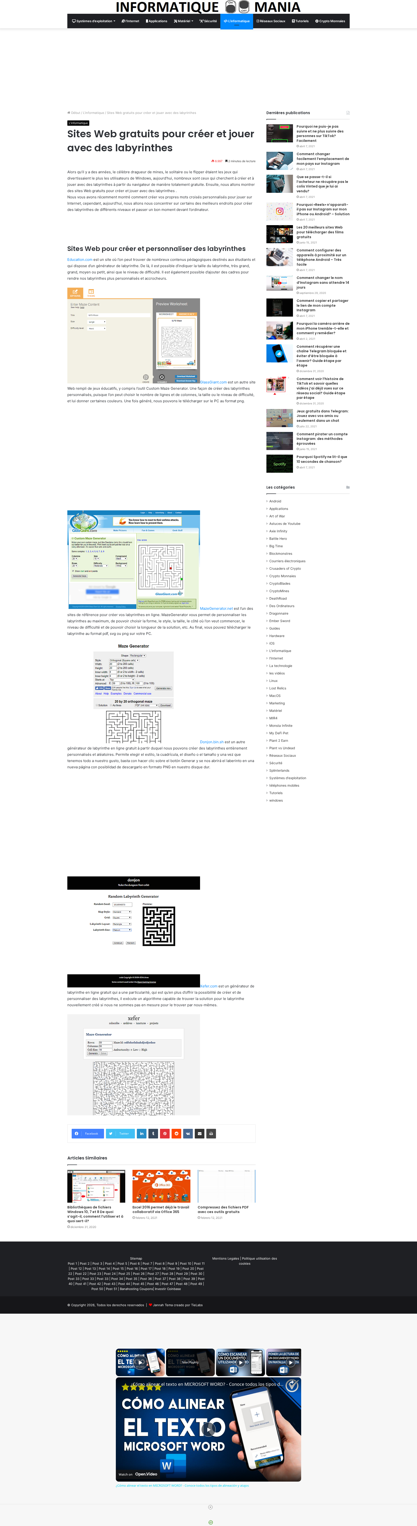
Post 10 (185, 1263)
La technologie (280, 666)
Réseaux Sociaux (272, 21)
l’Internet (132, 21)
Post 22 (81, 1274)
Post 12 (76, 1268)
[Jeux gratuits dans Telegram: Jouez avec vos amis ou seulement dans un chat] (279, 418)
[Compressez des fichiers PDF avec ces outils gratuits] (227, 1186)
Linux (273, 681)
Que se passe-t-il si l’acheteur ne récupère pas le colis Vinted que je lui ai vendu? (322, 184)
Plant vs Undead (282, 748)
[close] (210, 1507)
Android (275, 501)
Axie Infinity (278, 531)
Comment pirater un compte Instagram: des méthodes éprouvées (322, 439)
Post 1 (72, 1263)
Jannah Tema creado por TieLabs (178, 1305)
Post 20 (188, 1268)
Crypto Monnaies (332, 21)
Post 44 (124, 1284)
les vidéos (277, 673)
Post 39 (189, 1279)
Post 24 (110, 1274)
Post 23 (95, 1274)
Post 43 (109, 1284)
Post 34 (117, 1279)
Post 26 (139, 1274)
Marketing (277, 703)
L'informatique (93, 113)
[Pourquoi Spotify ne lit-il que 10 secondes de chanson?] (279, 464)
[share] (291, 1382)
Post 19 (174, 1268)
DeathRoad (278, 598)
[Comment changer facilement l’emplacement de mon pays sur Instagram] (279, 161)
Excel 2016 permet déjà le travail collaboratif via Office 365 (160, 1209)
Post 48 (182, 1284)
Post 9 (172, 1263)
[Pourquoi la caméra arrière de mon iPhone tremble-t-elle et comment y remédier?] (279, 330)
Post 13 (90, 1268)
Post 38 (175, 1279)
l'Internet (276, 658)
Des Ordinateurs (281, 606)
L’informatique (239, 21)
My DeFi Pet (278, 733)
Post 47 (167, 1284)
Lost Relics (277, 688)
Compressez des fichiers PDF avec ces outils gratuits (223, 1209)
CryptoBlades (279, 583)
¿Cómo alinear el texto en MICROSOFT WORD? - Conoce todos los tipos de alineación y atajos (208, 1384)
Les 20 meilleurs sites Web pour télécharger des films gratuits (320, 232)
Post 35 (131, 1279)
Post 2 (85, 1263)
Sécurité (210, 21)
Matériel (183, 21)
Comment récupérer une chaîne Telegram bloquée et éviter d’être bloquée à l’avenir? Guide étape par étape (322, 356)
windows (276, 800)
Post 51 (111, 1289)
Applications (157, 21)
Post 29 (182, 1274)
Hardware (277, 636)
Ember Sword (279, 621)
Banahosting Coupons (136, 1289)
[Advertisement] (208, 69)
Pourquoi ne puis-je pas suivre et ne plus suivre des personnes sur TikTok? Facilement (320, 133)
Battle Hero (278, 539)
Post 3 (97, 1263)
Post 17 (146, 1268)
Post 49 (196, 1284)
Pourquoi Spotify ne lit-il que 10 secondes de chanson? (322, 459)
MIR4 (273, 718)
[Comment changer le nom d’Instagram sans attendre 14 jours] (279, 283)
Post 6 (135, 1263)
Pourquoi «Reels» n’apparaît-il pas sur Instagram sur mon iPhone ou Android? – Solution (323, 209)
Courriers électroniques (287, 561)
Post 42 (95, 1284)
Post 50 (97, 1289)
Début (75, 113)
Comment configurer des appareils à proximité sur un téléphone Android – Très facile (321, 257)
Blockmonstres (280, 553)
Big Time (276, 546)
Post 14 (104, 1268)
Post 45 (138, 1284)
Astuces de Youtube (284, 524)
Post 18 (160, 1268)
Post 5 (122, 1263)
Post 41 (80, 1284)
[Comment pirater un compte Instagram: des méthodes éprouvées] (279, 441)
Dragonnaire (278, 613)
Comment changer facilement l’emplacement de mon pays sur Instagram (323, 159)
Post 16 (132, 1268)
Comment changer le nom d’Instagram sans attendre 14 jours (323, 282)
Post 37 (160, 1279)
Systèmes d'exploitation (287, 778)
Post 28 (167, 1274)
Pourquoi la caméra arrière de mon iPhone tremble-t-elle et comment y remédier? (323, 328)
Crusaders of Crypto (285, 568)
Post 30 (196, 1274)
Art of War (277, 516)
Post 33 (73, 1279)
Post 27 (153, 1274)
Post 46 (153, 1284)
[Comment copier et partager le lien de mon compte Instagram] (279, 307)
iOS (272, 643)
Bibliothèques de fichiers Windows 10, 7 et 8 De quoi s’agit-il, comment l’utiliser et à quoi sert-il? (95, 1214)
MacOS (275, 696)
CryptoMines (279, 591)
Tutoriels (302, 21)
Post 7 (147, 1263)
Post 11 (199, 1263)
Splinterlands (279, 770)
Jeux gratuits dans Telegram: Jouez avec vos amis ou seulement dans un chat (323, 416)
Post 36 (146, 1279)
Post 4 (110, 1263)
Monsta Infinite (280, 726)
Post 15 (118, 1268)
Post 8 (160, 1263)
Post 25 (124, 1274)
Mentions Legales (225, 1258)
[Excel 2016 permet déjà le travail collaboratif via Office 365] (161, 1186)
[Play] (240, 1362)
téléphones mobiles (284, 785)
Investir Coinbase (168, 1289)
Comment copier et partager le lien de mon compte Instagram (322, 305)
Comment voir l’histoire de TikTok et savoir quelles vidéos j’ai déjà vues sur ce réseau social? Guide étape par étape (321, 388)
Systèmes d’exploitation (94, 21)
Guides (274, 628)
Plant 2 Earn (278, 740)
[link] (123, 1385)
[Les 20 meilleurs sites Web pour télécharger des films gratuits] (279, 234)
